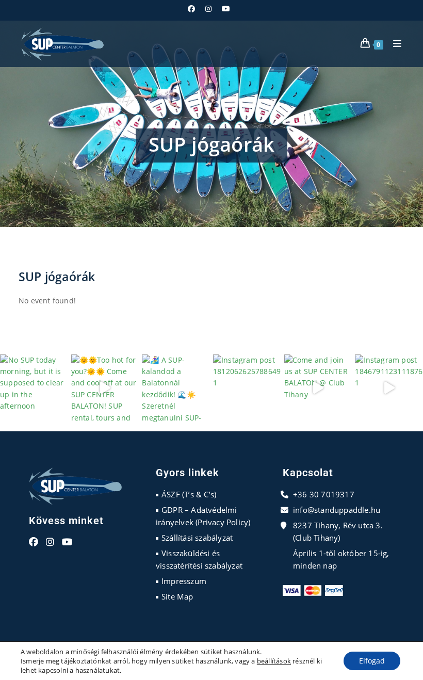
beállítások (274, 661)
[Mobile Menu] (393, 43)
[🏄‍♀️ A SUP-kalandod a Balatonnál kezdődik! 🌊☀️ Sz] (176, 388)
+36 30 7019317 (323, 494)
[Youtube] (67, 542)
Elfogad (372, 661)
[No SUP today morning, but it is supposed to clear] (34, 388)
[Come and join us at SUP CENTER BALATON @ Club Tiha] (318, 388)
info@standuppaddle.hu (336, 510)
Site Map (177, 596)
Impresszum (183, 581)
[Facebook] (33, 542)
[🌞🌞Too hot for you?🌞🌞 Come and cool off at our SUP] (105, 388)
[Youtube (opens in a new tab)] (226, 8)
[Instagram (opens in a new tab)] (208, 8)
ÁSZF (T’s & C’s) (188, 494)
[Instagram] (50, 542)
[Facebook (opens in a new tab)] (194, 8)
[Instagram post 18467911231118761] (389, 388)
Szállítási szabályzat (197, 537)
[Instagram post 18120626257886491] (247, 388)
